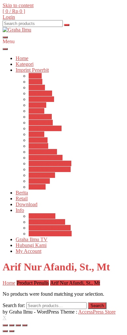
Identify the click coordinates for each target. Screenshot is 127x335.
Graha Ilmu (40, 93)
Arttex (35, 76)
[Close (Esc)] (5, 325)
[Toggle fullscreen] (18, 325)
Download (26, 204)
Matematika (41, 122)
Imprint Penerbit (32, 70)
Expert (35, 81)
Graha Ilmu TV (32, 239)
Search (97, 305)
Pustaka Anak (43, 152)
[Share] (11, 325)
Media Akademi (45, 128)
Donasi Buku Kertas (50, 227)
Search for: (14, 305)
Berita (22, 192)
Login (9, 17)
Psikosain (38, 146)
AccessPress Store (97, 312)
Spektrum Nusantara (50, 169)
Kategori (25, 64)
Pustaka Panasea (46, 157)
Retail (22, 198)
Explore (37, 87)
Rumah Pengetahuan (50, 163)
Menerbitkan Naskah (50, 233)
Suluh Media (42, 175)
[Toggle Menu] (5, 49)
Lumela (36, 111)
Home (22, 58)
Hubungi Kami (31, 245)
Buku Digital (42, 216)
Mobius (36, 134)
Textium (37, 187)
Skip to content (18, 5)
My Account (28, 251)
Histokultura (41, 99)
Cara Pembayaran (47, 222)
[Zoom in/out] (24, 325)
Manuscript (40, 116)
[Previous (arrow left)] (5, 331)
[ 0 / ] (14, 11)
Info (20, 210)
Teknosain (39, 181)
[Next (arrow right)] (11, 331)
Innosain (37, 105)
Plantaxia (38, 140)
